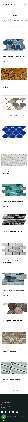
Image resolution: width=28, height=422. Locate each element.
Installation (11, 29)
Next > (18, 390)
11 (16, 390)
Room (18, 29)
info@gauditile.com (7, 407)
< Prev (9, 390)
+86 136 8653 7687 (7, 406)
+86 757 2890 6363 (6, 405)
